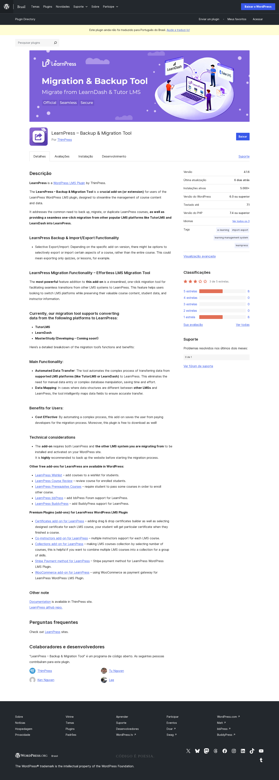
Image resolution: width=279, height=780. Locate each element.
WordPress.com (228, 716)
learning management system (231, 237)
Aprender (122, 716)
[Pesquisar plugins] (55, 43)
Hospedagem (23, 728)
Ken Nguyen (45, 680)
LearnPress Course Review (54, 481)
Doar (171, 728)
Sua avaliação (193, 325)
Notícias (20, 722)
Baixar (243, 136)
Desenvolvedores (127, 728)
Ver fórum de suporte (198, 366)
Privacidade (22, 734)
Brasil (54, 755)
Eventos (172, 722)
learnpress (242, 245)
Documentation (40, 602)
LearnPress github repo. (45, 607)
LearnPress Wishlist (48, 475)
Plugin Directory (25, 19)
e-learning (223, 230)
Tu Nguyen (116, 671)
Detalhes (39, 156)
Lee (111, 680)
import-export (240, 230)
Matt (221, 722)
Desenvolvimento (114, 156)
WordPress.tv (126, 734)
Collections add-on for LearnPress (59, 544)
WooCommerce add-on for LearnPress (62, 572)
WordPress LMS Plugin (69, 183)
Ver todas (243, 325)
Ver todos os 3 (241, 221)
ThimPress (64, 140)
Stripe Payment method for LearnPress (62, 561)
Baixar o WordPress (258, 6)
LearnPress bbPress (49, 498)
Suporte (244, 156)
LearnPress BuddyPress (52, 503)
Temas (70, 722)
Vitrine (70, 716)
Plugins (70, 728)
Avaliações (62, 156)
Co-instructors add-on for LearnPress (61, 538)
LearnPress (52, 632)
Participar (173, 716)
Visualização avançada (200, 256)
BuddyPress (226, 734)
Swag (172, 734)
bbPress (224, 728)
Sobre (19, 716)
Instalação (85, 156)
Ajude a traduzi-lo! (178, 30)
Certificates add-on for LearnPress (59, 521)
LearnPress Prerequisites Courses (58, 486)
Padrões (71, 734)
